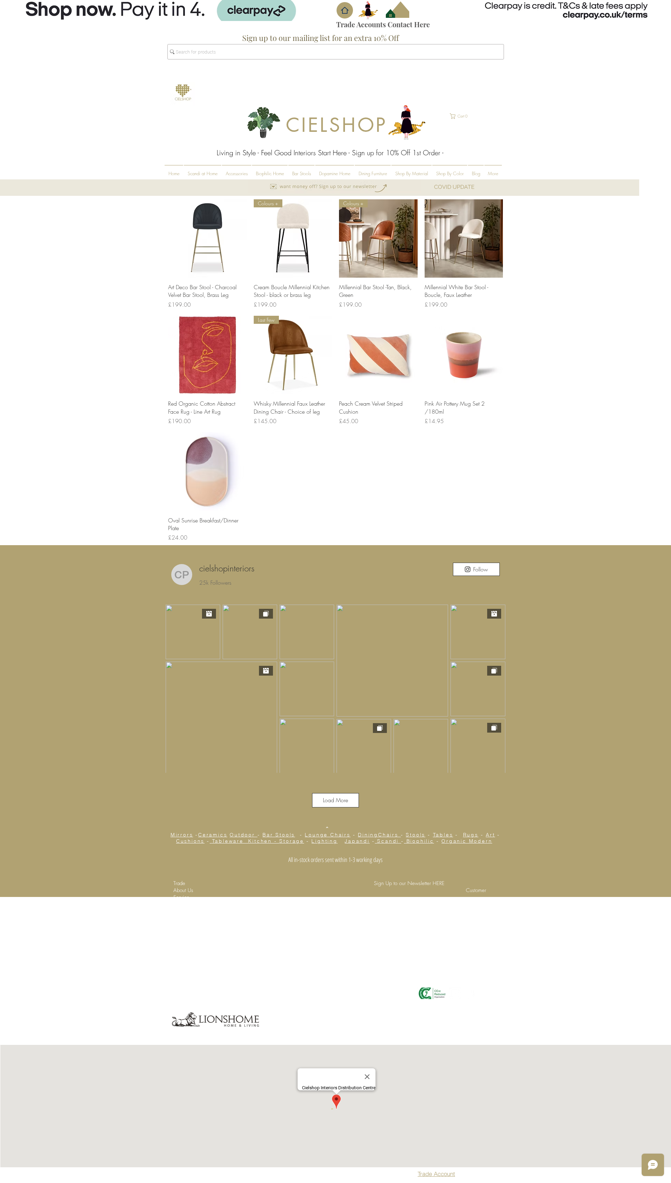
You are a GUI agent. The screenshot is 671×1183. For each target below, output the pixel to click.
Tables (443, 835)
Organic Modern (466, 841)
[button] (345, 10)
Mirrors (182, 835)
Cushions (190, 841)
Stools (415, 835)
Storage (291, 841)
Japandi (357, 841)
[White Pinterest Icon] (469, 993)
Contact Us (478, 904)
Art (490, 835)
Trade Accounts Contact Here (383, 24)
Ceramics (212, 835)
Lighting (324, 841)
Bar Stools (278, 835)
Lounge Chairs (327, 835)
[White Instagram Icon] (455, 993)
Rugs (470, 835)
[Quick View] (207, 238)
